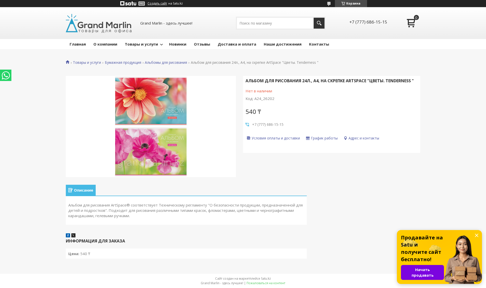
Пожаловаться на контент (266, 283)
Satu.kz (266, 278)
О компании (105, 44)
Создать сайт (157, 3)
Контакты (319, 44)
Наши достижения (282, 44)
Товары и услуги (141, 44)
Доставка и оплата (237, 44)
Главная (78, 44)
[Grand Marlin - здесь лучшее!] (99, 23)
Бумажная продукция (123, 62)
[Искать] (319, 23)
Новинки (177, 44)
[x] (73, 235)
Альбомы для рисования (166, 62)
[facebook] (68, 235)
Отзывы (202, 44)
